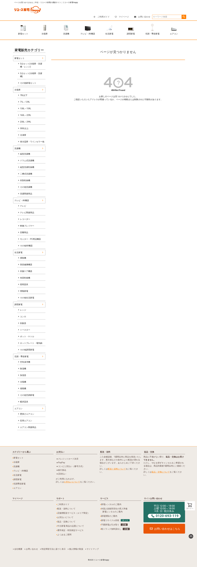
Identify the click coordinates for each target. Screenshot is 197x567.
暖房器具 (24, 402)
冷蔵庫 (45, 34)
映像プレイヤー (27, 226)
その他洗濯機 (26, 187)
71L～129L (25, 102)
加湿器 (23, 375)
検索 (184, 17)
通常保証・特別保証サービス (70, 530)
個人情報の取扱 (76, 549)
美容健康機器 (26, 264)
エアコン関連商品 (28, 427)
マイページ (124, 17)
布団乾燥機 (25, 278)
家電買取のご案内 (109, 516)
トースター (25, 330)
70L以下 (23, 95)
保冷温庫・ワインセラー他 (32, 141)
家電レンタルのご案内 (111, 504)
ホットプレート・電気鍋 (31, 343)
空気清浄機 (25, 362)
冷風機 (23, 382)
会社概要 (18, 549)
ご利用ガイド (103, 17)
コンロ (23, 316)
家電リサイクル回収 (114, 520)
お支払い (60, 452)
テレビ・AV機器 (87, 34)
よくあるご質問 (64, 534)
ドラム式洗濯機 (27, 160)
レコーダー (25, 219)
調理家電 (131, 34)
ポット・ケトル (27, 336)
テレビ (23, 206)
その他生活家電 (27, 298)
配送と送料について (117, 469)
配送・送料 (105, 452)
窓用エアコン (26, 420)
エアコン (174, 34)
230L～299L (25, 122)
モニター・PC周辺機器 (30, 239)
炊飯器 (23, 323)
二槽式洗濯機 (26, 174)
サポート (60, 498)
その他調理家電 (27, 350)
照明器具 (24, 284)
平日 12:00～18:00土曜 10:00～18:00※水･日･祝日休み (166, 511)
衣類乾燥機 (25, 180)
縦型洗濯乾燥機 (27, 167)
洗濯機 (66, 34)
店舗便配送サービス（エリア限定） (73, 513)
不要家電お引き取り (113, 524)
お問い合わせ (144, 17)
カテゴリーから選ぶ (22, 452)
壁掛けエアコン (27, 414)
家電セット (23, 34)
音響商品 (24, 232)
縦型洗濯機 (25, 154)
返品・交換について (161, 472)
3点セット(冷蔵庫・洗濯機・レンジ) (31, 65)
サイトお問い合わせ (153, 498)
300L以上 (24, 128)
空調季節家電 (19, 484)
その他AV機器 (26, 246)
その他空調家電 (27, 395)
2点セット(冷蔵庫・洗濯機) (31, 75)
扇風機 (23, 388)
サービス (104, 498)
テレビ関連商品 (27, 212)
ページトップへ (191, 536)
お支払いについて (72, 482)
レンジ (23, 310)
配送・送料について (66, 508)
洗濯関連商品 (26, 194)
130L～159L (25, 108)
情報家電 (24, 291)
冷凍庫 (23, 135)
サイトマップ (93, 549)
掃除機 (23, 258)
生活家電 (109, 34)
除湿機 (23, 368)
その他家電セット (28, 83)
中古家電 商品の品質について (70, 526)
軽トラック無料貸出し (114, 529)
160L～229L (25, 115)
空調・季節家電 (152, 34)
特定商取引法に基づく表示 (53, 549)
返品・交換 (149, 452)
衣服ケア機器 (26, 271)
